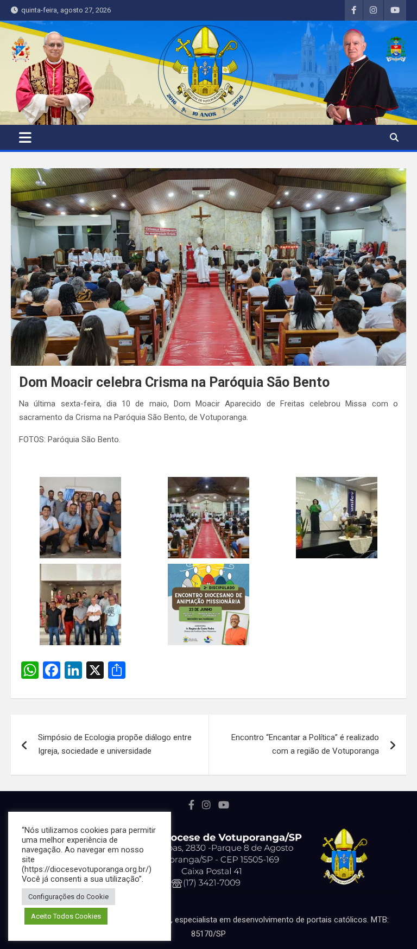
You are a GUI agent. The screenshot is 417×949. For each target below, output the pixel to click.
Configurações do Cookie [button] (68, 897)
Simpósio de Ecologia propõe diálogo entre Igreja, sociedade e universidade (115, 744)
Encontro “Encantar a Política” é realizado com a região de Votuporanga (305, 744)
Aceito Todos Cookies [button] (66, 916)
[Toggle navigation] (25, 137)
